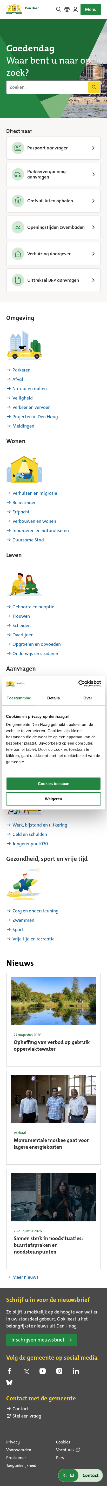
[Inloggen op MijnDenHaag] (75, 9)
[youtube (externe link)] (42, 1373)
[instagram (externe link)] (59, 1373)
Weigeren (53, 799)
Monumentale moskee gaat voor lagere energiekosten (51, 1144)
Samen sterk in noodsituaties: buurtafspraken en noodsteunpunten (48, 1245)
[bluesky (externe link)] (9, 1384)
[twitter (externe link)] (26, 1373)
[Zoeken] (94, 87)
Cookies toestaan (53, 783)
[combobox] (53, 87)
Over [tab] (87, 698)
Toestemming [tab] (19, 698)
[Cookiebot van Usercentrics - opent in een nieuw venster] (78, 683)
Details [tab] (53, 698)
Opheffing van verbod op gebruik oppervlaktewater (52, 1046)
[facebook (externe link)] (9, 1373)
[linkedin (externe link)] (76, 1373)
